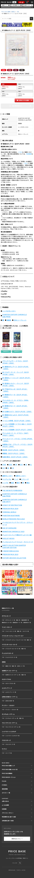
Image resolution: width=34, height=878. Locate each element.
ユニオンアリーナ (7, 688)
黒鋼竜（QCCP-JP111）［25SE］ (13, 453)
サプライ (4, 749)
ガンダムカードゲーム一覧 (11, 718)
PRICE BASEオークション (9, 777)
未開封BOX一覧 (27, 622)
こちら (20, 152)
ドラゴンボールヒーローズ (9, 644)
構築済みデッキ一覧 (7, 622)
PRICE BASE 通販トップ (8, 765)
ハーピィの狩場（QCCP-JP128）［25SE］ (16, 421)
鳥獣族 (9, 320)
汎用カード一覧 (21, 666)
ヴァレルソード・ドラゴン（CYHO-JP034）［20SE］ (17, 440)
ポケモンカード (6, 616)
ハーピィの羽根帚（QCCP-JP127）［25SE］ (17, 430)
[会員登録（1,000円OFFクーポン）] (17, 24)
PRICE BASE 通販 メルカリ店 (9, 769)
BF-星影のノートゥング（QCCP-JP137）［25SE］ (16, 379)
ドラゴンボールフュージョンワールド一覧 (15, 640)
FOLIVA (4, 781)
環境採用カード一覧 (17, 622)
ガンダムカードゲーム (8, 714)
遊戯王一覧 (8, 666)
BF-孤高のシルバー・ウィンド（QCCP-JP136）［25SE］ (15, 384)
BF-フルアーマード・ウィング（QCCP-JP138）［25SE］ (15, 373)
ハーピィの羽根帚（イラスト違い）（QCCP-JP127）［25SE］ (17, 425)
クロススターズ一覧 (10, 744)
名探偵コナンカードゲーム (9, 671)
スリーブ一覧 (8, 753)
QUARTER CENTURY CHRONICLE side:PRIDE (14, 316)
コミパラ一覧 (25, 631)
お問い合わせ (5, 801)
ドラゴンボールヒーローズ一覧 (12, 648)
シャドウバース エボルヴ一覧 (12, 735)
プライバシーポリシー (8, 813)
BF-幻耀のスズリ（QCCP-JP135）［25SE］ (17, 412)
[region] (17, 5)
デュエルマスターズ (7, 653)
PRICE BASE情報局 (7, 773)
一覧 (17, 11)
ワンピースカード (7, 627)
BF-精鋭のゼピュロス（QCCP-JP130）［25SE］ (15, 416)
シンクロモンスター (9, 311)
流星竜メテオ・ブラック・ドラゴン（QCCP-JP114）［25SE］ (17, 445)
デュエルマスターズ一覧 (11, 657)
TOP (3, 620)
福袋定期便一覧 (25, 620)
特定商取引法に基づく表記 (9, 817)
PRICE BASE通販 (5, 11)
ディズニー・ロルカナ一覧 (11, 709)
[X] (20, 863)
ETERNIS (4, 785)
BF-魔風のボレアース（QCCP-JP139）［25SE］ (15, 368)
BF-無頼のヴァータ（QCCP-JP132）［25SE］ (15, 396)
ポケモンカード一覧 (10, 620)
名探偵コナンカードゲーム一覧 (12, 674)
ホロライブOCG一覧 (10, 683)
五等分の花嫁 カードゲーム (9, 697)
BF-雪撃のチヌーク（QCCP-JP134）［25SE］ (15, 407)
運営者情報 (5, 789)
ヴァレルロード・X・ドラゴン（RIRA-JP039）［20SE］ (15, 401)
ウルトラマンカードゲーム (9, 723)
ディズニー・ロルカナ (8, 705)
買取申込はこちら (17, 838)
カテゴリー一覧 (6, 793)
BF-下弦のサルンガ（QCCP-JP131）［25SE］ (15, 390)
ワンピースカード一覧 (10, 631)
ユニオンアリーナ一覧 (10, 692)
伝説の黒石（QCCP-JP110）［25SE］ (15, 457)
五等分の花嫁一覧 (9, 700)
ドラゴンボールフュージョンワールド (13, 636)
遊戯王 (13, 11)
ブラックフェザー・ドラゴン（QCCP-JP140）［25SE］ (15, 362)
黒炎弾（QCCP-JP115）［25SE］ (13, 450)
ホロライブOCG (6, 679)
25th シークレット (20, 320)
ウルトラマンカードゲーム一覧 (12, 727)
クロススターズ (6, 740)
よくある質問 (5, 805)
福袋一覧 (18, 620)
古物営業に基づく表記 (8, 820)
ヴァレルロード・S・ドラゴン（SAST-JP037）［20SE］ (15, 434)
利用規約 (29, 154)
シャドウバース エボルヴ (9, 731)
